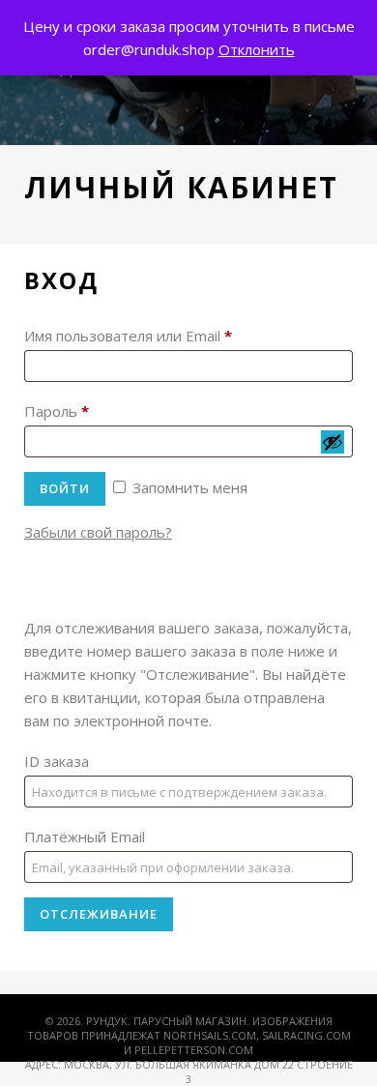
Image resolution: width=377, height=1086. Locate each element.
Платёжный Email (84, 836)
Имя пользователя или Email (128, 335)
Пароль (56, 411)
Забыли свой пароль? (98, 532)
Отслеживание (99, 914)
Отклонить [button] (256, 49)
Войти (65, 488)
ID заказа (56, 761)
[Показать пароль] (332, 442)
